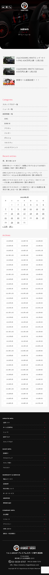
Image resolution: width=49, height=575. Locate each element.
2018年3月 (39, 398)
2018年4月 (24, 398)
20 (43, 213)
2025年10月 (24, 255)
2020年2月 (9, 365)
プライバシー (7, 524)
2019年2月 (9, 384)
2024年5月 (9, 284)
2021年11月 (9, 332)
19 (37, 213)
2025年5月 (9, 265)
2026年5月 (9, 246)
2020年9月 (39, 351)
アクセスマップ (8, 458)
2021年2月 (9, 346)
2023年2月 (9, 308)
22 (12, 218)
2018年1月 (24, 403)
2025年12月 (39, 250)
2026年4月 (24, 246)
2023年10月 (24, 293)
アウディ (7, 128)
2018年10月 (24, 389)
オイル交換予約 (8, 427)
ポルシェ (7, 138)
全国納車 (6, 484)
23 (18, 218)
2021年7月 (24, 336)
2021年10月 (24, 332)
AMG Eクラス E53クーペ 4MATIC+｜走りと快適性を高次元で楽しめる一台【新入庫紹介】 (24, 188)
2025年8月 (9, 260)
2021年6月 (39, 336)
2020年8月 (9, 355)
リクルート (6, 519)
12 (37, 209)
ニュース (5, 432)
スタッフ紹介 (7, 463)
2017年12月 (39, 403)
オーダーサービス (8, 493)
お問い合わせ (7, 529)
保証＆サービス (8, 479)
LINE (6, 7)
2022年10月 (24, 312)
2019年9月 (39, 370)
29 (12, 222)
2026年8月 (9, 241)
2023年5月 (9, 303)
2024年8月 (9, 279)
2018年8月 (9, 394)
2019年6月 (39, 374)
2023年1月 (24, 308)
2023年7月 (24, 298)
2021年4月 (24, 341)
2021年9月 (39, 332)
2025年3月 (39, 265)
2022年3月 (39, 322)
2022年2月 (9, 327)
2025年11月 (9, 255)
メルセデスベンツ (11, 147)
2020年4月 (24, 360)
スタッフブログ (8, 442)
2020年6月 (39, 355)
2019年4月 (24, 379)
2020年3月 (39, 360)
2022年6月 (39, 317)
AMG (6, 119)
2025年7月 (24, 260)
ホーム (20, 35)
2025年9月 (39, 255)
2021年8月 (9, 336)
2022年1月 (24, 327)
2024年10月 (24, 274)
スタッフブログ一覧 (10, 104)
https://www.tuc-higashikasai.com (26, 565)
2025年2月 (9, 269)
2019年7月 (24, 374)
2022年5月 (9, 322)
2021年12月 (39, 327)
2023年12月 (39, 288)
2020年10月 (24, 351)
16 (18, 213)
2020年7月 (24, 355)
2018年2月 (9, 403)
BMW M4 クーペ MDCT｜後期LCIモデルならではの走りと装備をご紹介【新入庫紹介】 (24, 166)
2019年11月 (9, 370)
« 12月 (5, 226)
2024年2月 (9, 288)
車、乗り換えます (9, 161)
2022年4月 (24, 322)
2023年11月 (9, 293)
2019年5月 (9, 379)
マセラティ (8, 142)
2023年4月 (24, 303)
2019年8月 (9, 374)
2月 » (11, 226)
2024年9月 (39, 274)
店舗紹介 (6, 453)
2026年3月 (39, 246)
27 (43, 218)
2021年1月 (24, 346)
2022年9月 (39, 312)
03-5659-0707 (10, 7)
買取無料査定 (7, 503)
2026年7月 (24, 241)
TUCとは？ (6, 467)
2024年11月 (9, 274)
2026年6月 (39, 241)
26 (37, 218)
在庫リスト (3, 7)
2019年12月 (39, 365)
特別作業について (8, 488)
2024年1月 (24, 288)
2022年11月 (9, 312)
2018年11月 (9, 389)
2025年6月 (39, 260)
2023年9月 (39, 293)
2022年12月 (39, 308)
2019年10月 (24, 370)
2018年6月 (39, 394)
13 (43, 209)
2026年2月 (9, 250)
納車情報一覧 (8, 114)
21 (6, 218)
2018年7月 (24, 394)
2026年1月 (24, 250)
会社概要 (6, 514)
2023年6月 (39, 298)
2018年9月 (39, 389)
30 (18, 222)
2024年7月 (24, 279)
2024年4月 (24, 284)
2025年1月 (24, 269)
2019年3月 (39, 379)
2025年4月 (24, 265)
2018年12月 (39, 384)
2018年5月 (9, 398)
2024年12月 (39, 269)
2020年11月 (9, 351)
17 (24, 213)
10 (24, 209)
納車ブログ (6, 437)
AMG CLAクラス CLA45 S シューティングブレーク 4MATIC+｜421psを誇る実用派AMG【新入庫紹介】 (23, 174)
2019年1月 (24, 384)
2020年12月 (39, 346)
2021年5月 (9, 341)
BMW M (7, 123)
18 (31, 213)
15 (12, 213)
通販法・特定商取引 (9, 533)
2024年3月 (39, 284)
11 (31, 209)
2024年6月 (39, 279)
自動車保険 (6, 498)
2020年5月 (9, 360)
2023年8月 (9, 298)
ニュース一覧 (8, 109)
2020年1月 (24, 365)
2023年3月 (39, 303)
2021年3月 (39, 341)
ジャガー (7, 133)
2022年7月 (24, 317)
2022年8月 (9, 317)
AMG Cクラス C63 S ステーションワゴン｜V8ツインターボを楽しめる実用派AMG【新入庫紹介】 (24, 181)
